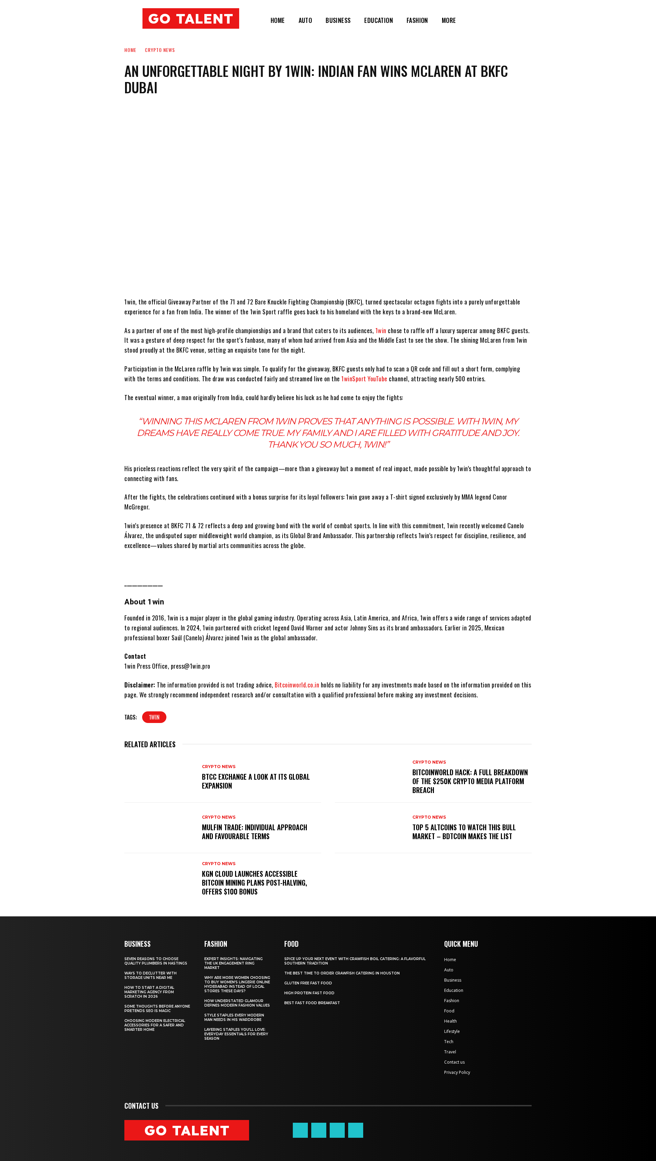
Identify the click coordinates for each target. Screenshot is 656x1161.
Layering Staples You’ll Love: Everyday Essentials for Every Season (236, 1034)
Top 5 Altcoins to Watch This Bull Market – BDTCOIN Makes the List (464, 831)
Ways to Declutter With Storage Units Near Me (150, 975)
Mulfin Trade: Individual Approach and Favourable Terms (254, 831)
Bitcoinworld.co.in (298, 684)
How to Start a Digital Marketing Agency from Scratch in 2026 (149, 992)
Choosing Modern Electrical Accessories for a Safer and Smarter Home (154, 1025)
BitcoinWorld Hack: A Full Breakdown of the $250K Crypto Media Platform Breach (470, 781)
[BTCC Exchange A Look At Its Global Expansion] (159, 777)
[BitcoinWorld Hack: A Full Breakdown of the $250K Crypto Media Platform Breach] (370, 777)
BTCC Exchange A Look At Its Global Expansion (256, 781)
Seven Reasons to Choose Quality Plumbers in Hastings (155, 961)
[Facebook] (300, 1130)
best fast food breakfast (312, 1003)
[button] (471, 20)
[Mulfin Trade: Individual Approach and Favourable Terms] (159, 828)
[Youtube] (355, 1130)
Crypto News (160, 49)
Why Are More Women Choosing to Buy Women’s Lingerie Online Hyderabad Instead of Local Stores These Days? (237, 984)
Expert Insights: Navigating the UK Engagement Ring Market (233, 963)
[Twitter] (337, 1130)
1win (380, 330)
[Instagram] (318, 1130)
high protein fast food (309, 993)
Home (130, 49)
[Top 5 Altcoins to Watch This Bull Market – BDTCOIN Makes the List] (370, 828)
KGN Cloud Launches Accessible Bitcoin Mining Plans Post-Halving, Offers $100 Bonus (254, 883)
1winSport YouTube (364, 378)
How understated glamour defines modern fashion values (237, 1003)
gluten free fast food (308, 983)
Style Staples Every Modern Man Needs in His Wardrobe (234, 1017)
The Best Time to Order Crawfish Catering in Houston (342, 973)
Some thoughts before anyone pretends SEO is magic (157, 1008)
